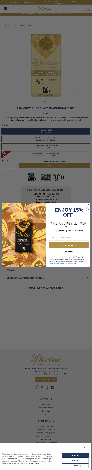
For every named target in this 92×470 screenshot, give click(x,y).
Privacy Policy (34, 463)
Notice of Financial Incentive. (69, 263)
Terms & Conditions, (54, 263)
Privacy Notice (82, 261)
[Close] (84, 447)
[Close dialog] (87, 206)
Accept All (75, 455)
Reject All (75, 460)
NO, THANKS (69, 251)
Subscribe (69, 245)
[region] (45, 456)
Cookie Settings (75, 466)
